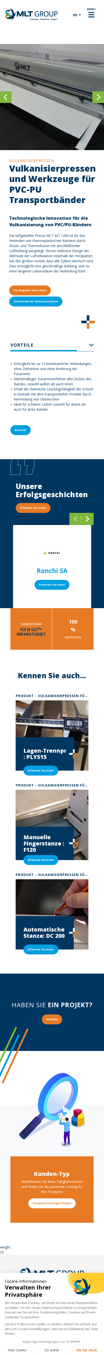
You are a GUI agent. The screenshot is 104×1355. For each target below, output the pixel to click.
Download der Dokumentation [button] (36, 301)
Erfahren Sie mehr (52, 584)
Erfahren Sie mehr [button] (33, 508)
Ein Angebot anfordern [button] (30, 290)
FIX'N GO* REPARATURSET (31, 632)
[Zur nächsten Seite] (88, 519)
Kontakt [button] (20, 430)
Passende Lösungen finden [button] (52, 1203)
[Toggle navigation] (91, 14)
